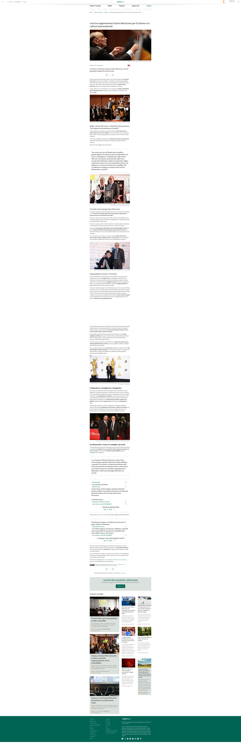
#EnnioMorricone (98, 526)
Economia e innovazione (115, 9)
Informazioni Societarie (111, 731)
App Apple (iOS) (93, 723)
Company (108, 719)
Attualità (92, 719)
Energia (105, 9)
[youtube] (133, 738)
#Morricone (96, 487)
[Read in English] (129, 65)
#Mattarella (96, 482)
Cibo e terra (138, 9)
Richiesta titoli (93, 731)
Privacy (107, 729)
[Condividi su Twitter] (110, 75)
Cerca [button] (24, 2)
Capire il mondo (95, 6)
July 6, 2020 (107, 509)
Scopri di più (123, 573)
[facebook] (122, 738)
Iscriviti (119, 586)
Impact (148, 6)
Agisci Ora (135, 6)
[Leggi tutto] (150, 594)
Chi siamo (108, 723)
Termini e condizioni (110, 733)
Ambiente (92, 9)
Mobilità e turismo (128, 9)
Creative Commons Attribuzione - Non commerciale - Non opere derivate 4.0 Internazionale (110, 565)
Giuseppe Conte (101, 514)
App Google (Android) (95, 725)
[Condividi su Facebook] (107, 75)
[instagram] (135, 738)
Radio (110, 6)
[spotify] (130, 738)
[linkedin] (138, 738)
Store (11, 2)
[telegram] (140, 738)
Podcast (122, 6)
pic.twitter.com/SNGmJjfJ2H (102, 535)
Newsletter (17, 2)
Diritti (98, 9)
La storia (108, 725)
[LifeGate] (120, 2)
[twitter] (125, 738)
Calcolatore (93, 734)
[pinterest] (127, 738)
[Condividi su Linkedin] (113, 75)
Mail (107, 727)
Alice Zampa (100, 65)
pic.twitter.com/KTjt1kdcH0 (102, 504)
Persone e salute (147, 9)
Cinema (93, 629)
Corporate (92, 733)
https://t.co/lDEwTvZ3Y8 (100, 502)
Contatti (108, 721)
